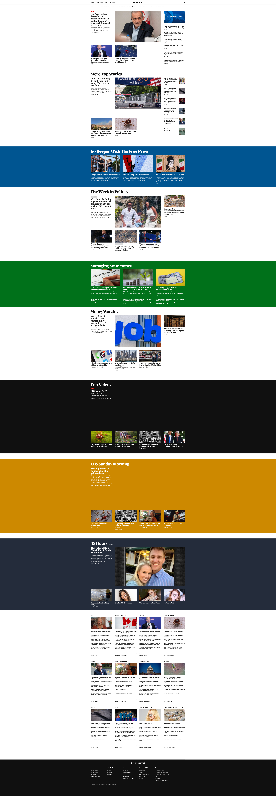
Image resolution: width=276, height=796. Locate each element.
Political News (94, 780)
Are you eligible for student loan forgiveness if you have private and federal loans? (170, 300)
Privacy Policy (126, 780)
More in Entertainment (120, 711)
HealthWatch (124, 6)
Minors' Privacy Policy (128, 788)
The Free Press (160, 6)
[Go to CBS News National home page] (138, 2)
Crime (148, 6)
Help (156, 786)
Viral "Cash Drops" (105, 6)
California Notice (127, 782)
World (112, 6)
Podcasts (141, 782)
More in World (94, 711)
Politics (118, 6)
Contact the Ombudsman (161, 790)
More (131, 193)
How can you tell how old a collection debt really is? (104, 302)
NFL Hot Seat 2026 (95, 784)
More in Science (168, 711)
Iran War (97, 6)
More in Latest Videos (169, 757)
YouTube (109, 780)
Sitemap (141, 788)
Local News (100, 2)
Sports (152, 6)
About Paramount (159, 780)
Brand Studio (142, 786)
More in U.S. (94, 665)
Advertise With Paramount (161, 782)
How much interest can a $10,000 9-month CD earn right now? (137, 302)
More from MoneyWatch (121, 665)
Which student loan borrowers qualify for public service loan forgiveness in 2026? (170, 302)
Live (106, 2)
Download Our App (143, 784)
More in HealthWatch (169, 665)
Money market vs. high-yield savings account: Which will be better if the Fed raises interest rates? (137, 300)
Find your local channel (107, 457)
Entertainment (141, 6)
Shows (112, 2)
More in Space (118, 757)
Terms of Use (126, 786)
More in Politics (143, 665)
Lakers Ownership (95, 786)
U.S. (92, 6)
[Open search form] (184, 2)
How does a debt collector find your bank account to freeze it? (104, 300)
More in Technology (144, 711)
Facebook (109, 782)
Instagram (109, 784)
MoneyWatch (132, 6)
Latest (93, 2)
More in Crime (94, 757)
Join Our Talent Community (162, 784)
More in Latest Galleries (145, 757)
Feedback (157, 788)
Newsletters (142, 780)
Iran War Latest (94, 782)
